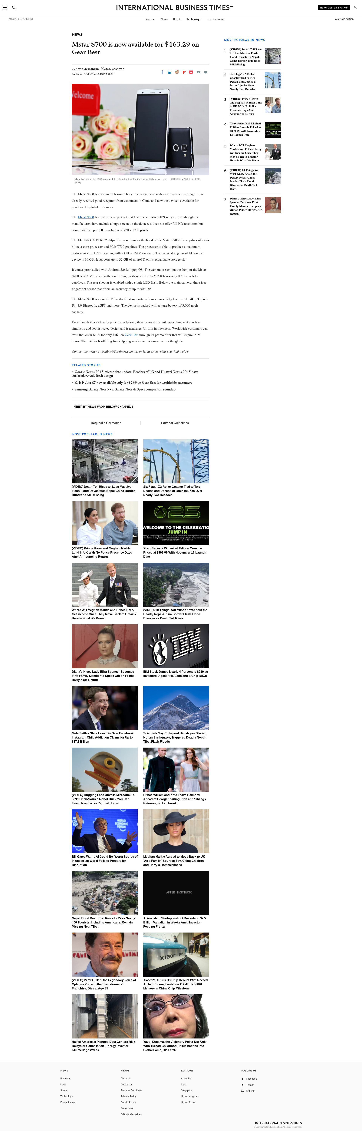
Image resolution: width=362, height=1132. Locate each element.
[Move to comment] (205, 72)
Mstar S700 (86, 217)
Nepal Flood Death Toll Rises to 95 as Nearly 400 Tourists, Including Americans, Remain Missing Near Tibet (103, 922)
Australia (186, 1078)
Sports (177, 19)
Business (150, 19)
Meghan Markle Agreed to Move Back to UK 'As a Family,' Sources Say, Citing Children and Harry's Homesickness (174, 861)
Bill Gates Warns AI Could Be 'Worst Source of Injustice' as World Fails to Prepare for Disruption (105, 861)
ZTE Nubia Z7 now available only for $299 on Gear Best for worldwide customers (133, 383)
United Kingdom (189, 1096)
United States (188, 1102)
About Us (126, 1078)
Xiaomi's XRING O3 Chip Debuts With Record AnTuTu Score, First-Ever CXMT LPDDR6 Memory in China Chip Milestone (175, 984)
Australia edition (344, 19)
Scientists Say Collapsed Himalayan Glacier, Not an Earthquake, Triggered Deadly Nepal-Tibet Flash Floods (174, 737)
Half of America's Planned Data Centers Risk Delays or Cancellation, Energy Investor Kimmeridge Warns (103, 1046)
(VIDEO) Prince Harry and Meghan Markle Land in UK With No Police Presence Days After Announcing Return (102, 552)
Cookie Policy (128, 1102)
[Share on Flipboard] (184, 72)
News (164, 19)
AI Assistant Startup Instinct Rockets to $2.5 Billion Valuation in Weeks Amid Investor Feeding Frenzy (174, 922)
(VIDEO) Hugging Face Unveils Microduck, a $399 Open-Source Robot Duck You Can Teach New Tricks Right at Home (103, 799)
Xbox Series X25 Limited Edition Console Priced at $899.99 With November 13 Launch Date (174, 552)
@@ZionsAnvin (114, 69)
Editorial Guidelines (175, 423)
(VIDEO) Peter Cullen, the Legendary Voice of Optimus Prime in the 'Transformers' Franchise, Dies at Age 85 (104, 984)
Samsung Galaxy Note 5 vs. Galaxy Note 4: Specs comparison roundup (125, 389)
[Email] (198, 72)
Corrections (127, 1108)
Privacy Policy (129, 1096)
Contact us (127, 1084)
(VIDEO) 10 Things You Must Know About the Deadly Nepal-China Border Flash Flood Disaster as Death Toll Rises (175, 614)
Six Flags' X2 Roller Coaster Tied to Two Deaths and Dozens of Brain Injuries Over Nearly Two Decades (172, 491)
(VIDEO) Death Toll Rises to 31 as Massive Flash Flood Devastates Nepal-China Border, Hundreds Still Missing (103, 491)
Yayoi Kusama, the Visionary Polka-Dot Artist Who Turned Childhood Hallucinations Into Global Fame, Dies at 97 (175, 1046)
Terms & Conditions (131, 1090)
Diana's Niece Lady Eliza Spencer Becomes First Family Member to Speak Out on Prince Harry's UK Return (103, 676)
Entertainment (215, 19)
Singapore (186, 1090)
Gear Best (131, 334)
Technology (194, 19)
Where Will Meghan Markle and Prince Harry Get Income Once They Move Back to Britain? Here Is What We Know (104, 614)
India (183, 1084)
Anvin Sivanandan (87, 69)
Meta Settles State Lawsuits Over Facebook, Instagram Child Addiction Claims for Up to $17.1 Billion (103, 737)
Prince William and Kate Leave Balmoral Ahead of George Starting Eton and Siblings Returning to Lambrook (174, 799)
